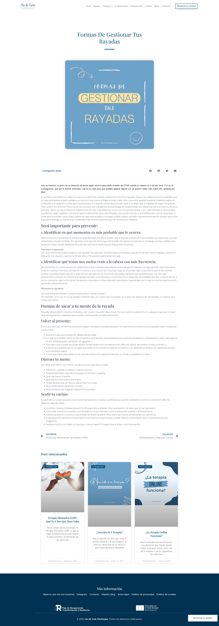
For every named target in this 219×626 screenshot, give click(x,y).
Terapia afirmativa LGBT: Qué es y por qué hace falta (62, 519)
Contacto (165, 6)
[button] (186, 6)
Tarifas (148, 6)
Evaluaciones (121, 6)
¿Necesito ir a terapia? (109, 532)
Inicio (88, 6)
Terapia (106, 6)
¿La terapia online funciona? (156, 533)
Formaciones (136, 6)
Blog (156, 6)
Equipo (96, 6)
